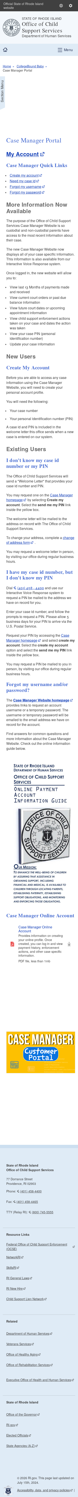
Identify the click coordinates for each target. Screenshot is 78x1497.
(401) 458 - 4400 (30, 587)
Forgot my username (25, 186)
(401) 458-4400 (31, 1191)
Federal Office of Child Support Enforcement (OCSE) (36, 1246)
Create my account (24, 175)
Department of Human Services (27, 1333)
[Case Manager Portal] (40, 1052)
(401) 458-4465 (27, 1201)
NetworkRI (13, 1257)
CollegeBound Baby (30, 66)
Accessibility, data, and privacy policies (43, 1490)
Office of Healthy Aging (22, 1354)
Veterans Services (18, 1344)
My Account (22, 154)
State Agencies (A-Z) (20, 1445)
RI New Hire (14, 1288)
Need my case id (23, 180)
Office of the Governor (21, 1414)
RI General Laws (17, 1278)
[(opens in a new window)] (40, 834)
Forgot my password (25, 192)
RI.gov (10, 1425)
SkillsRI (11, 1267)
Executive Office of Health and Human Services (38, 1380)
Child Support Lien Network (25, 1299)
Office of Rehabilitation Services (28, 1365)
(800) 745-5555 (42, 1212)
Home (7, 66)
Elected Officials (17, 1435)
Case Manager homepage (37, 638)
